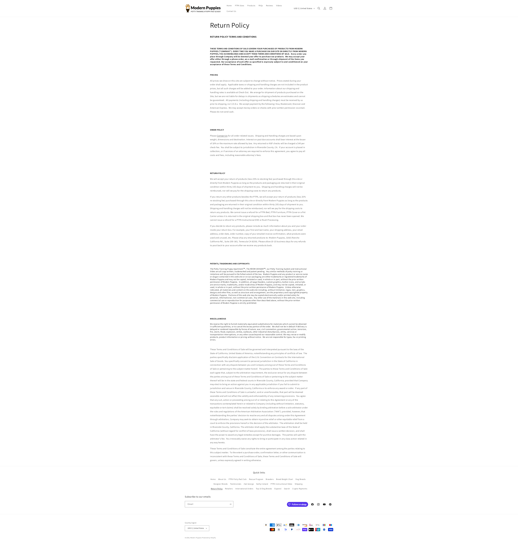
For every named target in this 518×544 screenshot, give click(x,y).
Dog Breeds (301, 479)
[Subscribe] (230, 504)
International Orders (244, 488)
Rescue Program (256, 479)
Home (213, 479)
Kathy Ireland (262, 484)
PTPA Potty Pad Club (237, 479)
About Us (222, 479)
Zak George (249, 484)
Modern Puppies (196, 538)
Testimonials (235, 484)
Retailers (229, 488)
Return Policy (217, 488)
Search (287, 488)
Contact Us (222, 135)
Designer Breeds (221, 484)
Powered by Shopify (209, 538)
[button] (319, 8)
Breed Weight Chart (284, 479)
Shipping (298, 484)
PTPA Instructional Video (281, 484)
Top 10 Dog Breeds (264, 488)
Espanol (277, 488)
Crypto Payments (299, 488)
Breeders (270, 479)
